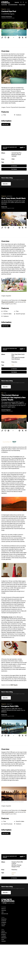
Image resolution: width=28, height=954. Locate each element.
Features (5, 112)
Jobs (2, 912)
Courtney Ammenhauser (6, 16)
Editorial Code (4, 913)
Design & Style (22, 4)
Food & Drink (4, 4)
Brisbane (3, 934)
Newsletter (4, 919)
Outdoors (18, 115)
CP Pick (5, 311)
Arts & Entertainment (12, 4)
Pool (13, 162)
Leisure (14, 872)
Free (4, 115)
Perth (2, 939)
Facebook (3, 920)
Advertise (3, 910)
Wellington (4, 937)
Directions (14, 165)
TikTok (3, 925)
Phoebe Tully (4, 206)
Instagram (3, 922)
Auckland (3, 936)
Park (13, 365)
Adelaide (3, 941)
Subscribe (17, 2)
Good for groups (20, 313)
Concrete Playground (5, 409)
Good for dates (7, 313)
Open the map (5, 124)
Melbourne (4, 932)
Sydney (3, 931)
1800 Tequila (13, 685)
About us (3, 908)
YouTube (3, 924)
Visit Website (14, 169)
